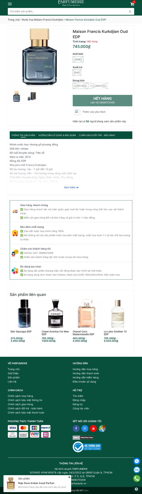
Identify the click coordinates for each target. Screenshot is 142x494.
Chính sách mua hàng (20, 395)
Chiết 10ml (80, 86)
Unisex (78, 59)
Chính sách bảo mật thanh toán (26, 412)
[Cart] (132, 4)
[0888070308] (137, 478)
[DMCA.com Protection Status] (83, 437)
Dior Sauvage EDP (21, 331)
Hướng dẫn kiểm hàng (86, 377)
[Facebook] (136, 461)
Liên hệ (12, 381)
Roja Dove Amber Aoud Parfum (36, 481)
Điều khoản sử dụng (84, 381)
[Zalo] (136, 469)
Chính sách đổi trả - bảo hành (25, 408)
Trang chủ (14, 369)
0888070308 (46, 252)
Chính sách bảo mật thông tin (25, 400)
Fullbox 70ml (98, 86)
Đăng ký (78, 404)
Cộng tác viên (81, 408)
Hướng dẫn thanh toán (86, 373)
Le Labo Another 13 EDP (115, 333)
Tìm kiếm (78, 395)
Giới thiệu (13, 373)
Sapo (85, 490)
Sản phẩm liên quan (28, 294)
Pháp (77, 72)
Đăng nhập (79, 400)
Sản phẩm (14, 377)
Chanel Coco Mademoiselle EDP (83, 333)
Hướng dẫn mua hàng (85, 369)
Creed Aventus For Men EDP (55, 333)
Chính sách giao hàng (20, 404)
